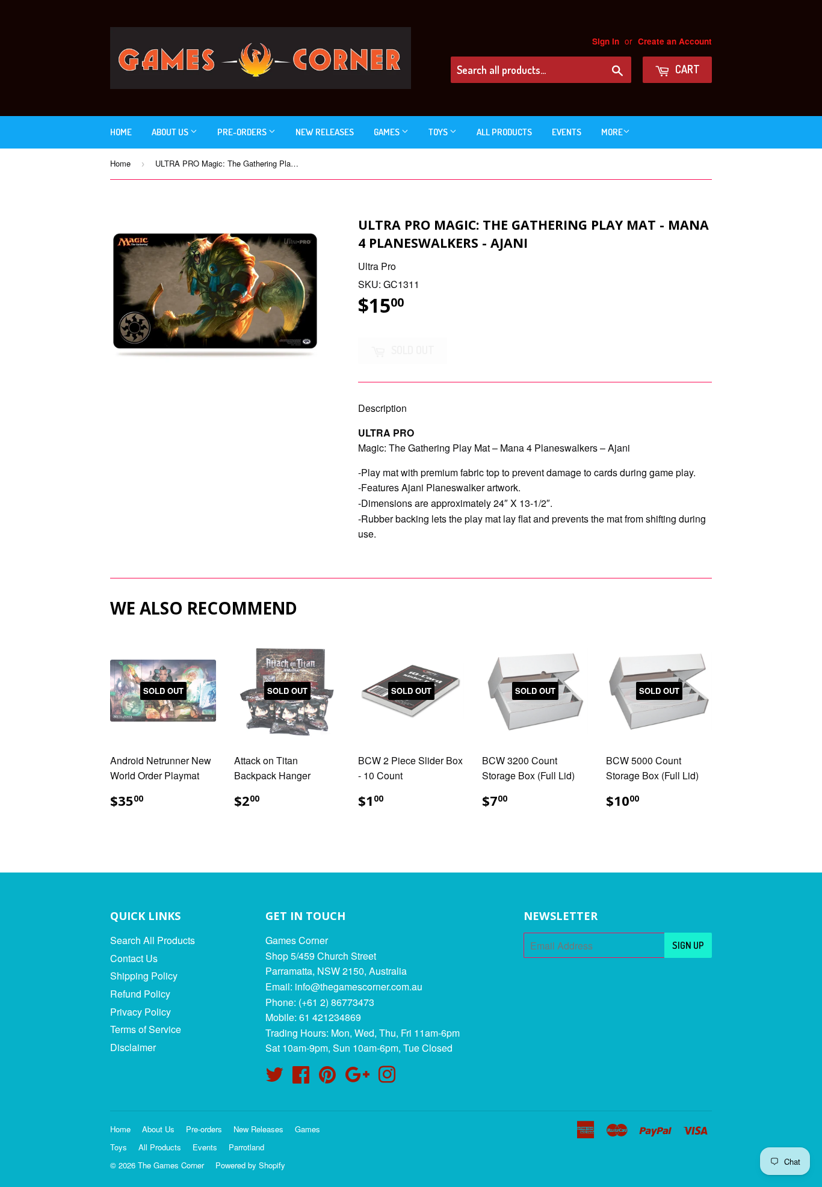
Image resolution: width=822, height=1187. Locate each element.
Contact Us (134, 958)
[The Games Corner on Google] (357, 1078)
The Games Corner (171, 1165)
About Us (171, 132)
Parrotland (246, 1147)
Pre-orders (242, 132)
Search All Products (152, 940)
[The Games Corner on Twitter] (274, 1078)
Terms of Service (145, 1029)
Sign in (605, 41)
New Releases (324, 132)
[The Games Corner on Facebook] (301, 1078)
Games (387, 132)
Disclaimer (133, 1047)
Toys (439, 132)
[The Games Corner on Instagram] (387, 1078)
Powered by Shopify (250, 1165)
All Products (504, 132)
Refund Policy (140, 994)
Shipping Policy (144, 976)
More (612, 132)
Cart (686, 69)
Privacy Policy (140, 1012)
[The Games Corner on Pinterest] (327, 1078)
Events (566, 132)
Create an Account (675, 41)
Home (121, 132)
